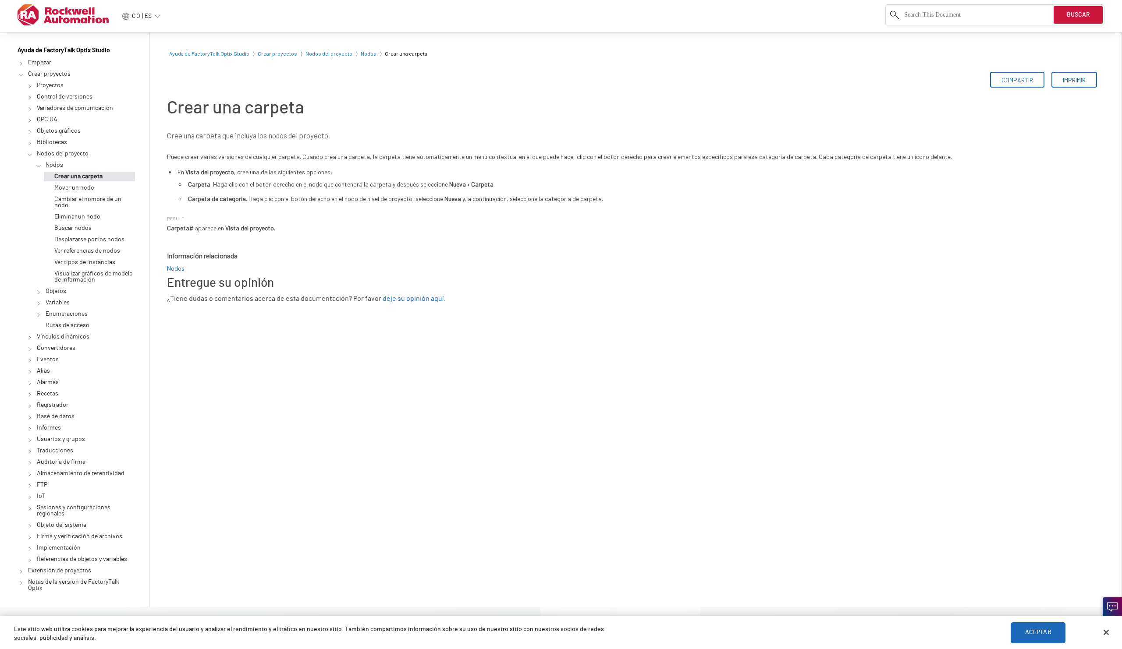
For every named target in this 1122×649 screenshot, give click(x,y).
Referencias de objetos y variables (82, 559)
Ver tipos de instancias (84, 262)
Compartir (1017, 80)
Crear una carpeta (78, 176)
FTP (42, 485)
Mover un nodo (74, 188)
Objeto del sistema (61, 525)
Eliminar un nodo (77, 217)
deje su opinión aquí (413, 298)
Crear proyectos (49, 74)
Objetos (56, 291)
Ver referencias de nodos (87, 251)
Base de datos (56, 416)
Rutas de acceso (67, 325)
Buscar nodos (73, 228)
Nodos (54, 165)
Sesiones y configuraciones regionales (73, 510)
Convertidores (56, 348)
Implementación (59, 548)
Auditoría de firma (61, 462)
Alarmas (48, 382)
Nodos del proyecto (63, 154)
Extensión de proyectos (59, 571)
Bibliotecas (52, 142)
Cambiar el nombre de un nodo (87, 202)
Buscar (1078, 15)
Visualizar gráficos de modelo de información (93, 277)
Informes (49, 428)
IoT (41, 496)
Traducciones (55, 451)
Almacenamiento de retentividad (80, 473)
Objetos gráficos (59, 131)
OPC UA (47, 119)
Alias (43, 371)
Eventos (48, 359)
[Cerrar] (1106, 632)
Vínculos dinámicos (63, 337)
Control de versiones (64, 97)
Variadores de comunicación (75, 108)
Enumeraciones (67, 314)
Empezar (39, 63)
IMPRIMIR (1074, 80)
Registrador (52, 405)
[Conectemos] (1112, 607)
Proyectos (50, 85)
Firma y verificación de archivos (79, 536)
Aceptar (1038, 632)
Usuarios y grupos (61, 439)
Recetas (47, 394)
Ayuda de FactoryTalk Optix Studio (64, 50)
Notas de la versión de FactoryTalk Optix (73, 585)
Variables (58, 303)
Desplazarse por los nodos (89, 239)
